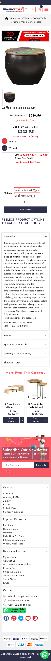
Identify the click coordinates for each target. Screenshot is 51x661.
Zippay (7, 500)
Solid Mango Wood (25, 195)
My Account (9, 557)
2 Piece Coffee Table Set (12, 405)
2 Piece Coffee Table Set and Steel (35, 406)
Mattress (7, 532)
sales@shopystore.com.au (22, 596)
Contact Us (9, 560)
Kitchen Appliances (14, 540)
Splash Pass (9, 508)
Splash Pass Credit (24, 158)
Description (10, 236)
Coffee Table (39, 18)
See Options (11, 420)
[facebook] (6, 618)
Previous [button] (3, 402)
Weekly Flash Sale (13, 543)
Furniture (15, 18)
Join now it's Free (26, 120)
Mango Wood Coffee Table (27, 21)
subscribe (41, 465)
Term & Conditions (13, 575)
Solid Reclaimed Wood (27, 190)
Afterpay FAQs (11, 497)
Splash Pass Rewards (15, 344)
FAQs (6, 582)
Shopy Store (27, 654)
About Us (8, 493)
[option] (25, 66)
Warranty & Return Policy (17, 353)
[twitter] (20, 618)
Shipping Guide (12, 362)
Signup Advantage (13, 511)
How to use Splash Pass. (27, 162)
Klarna (6, 504)
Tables (26, 18)
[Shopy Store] (13, 9)
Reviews (8, 335)
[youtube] (28, 618)
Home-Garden (11, 529)
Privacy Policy (11, 568)
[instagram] (13, 618)
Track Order (10, 579)
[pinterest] (35, 618)
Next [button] (47, 402)
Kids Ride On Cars (13, 536)
